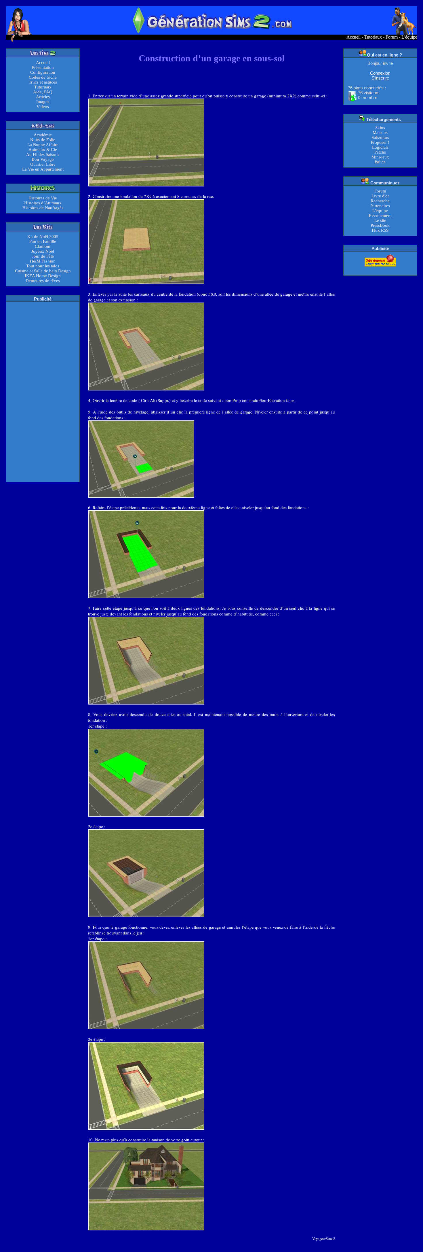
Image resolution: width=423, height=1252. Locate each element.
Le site (380, 220)
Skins (380, 127)
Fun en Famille (42, 241)
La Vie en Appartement (43, 169)
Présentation (43, 67)
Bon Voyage (43, 159)
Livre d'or (380, 196)
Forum (392, 37)
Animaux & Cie (42, 149)
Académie (43, 135)
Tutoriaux (373, 37)
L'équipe (409, 37)
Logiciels (380, 147)
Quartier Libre (43, 164)
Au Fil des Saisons (42, 154)
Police (380, 162)
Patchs (380, 152)
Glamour (43, 246)
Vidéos (43, 106)
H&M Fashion (43, 261)
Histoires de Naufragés (42, 207)
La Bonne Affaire (42, 144)
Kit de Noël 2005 (42, 236)
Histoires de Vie (42, 198)
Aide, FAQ (42, 92)
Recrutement (380, 215)
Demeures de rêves (43, 280)
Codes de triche (43, 77)
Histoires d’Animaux (43, 203)
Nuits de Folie (42, 139)
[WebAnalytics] (380, 270)
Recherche (380, 201)
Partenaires (380, 205)
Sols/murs (380, 137)
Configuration (42, 72)
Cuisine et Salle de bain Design (43, 271)
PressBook (380, 225)
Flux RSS (380, 230)
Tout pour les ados (42, 266)
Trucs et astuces (43, 82)
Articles (43, 97)
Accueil (353, 37)
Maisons (380, 132)
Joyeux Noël (42, 251)
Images (42, 101)
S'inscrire (380, 77)
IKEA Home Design (43, 275)
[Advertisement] (43, 391)
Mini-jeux (380, 157)
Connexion (380, 73)
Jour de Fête (43, 256)
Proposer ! (380, 142)
